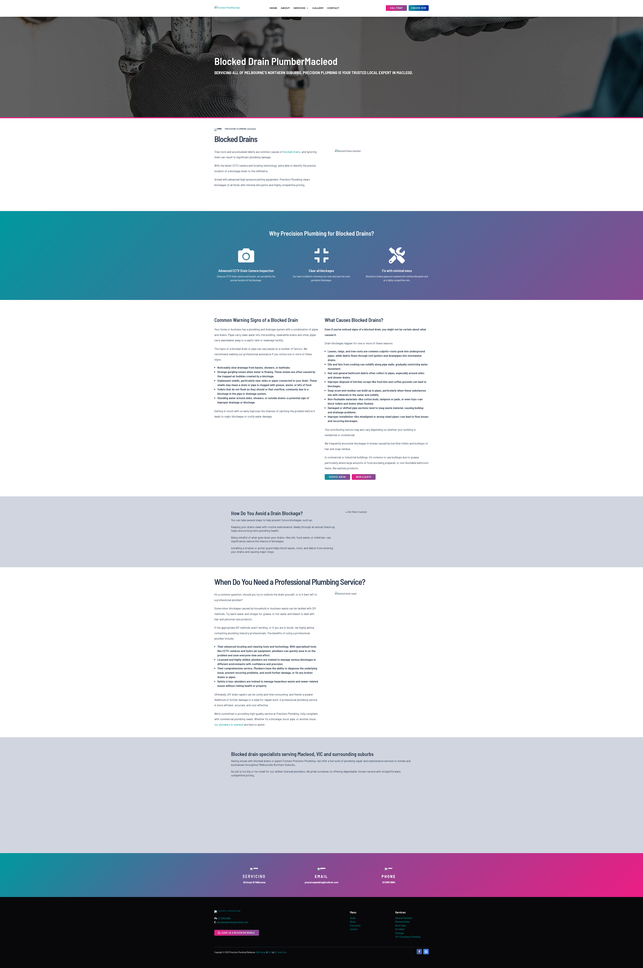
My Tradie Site (280, 952)
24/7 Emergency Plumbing (407, 936)
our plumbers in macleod (228, 724)
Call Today (396, 7)
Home (273, 8)
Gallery (318, 8)
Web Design (261, 952)
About (285, 8)
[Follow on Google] (426, 951)
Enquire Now (418, 7)
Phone (389, 876)
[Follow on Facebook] (419, 951)
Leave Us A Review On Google (238, 932)
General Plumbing (403, 917)
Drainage (399, 933)
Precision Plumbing (320, 72)
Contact (333, 8)
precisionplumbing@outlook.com (232, 922)
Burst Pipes (400, 925)
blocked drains (291, 152)
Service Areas (337, 476)
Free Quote (355, 925)
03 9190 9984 (224, 918)
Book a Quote (363, 476)
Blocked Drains (402, 921)
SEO (270, 952)
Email (321, 876)
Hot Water (400, 929)
